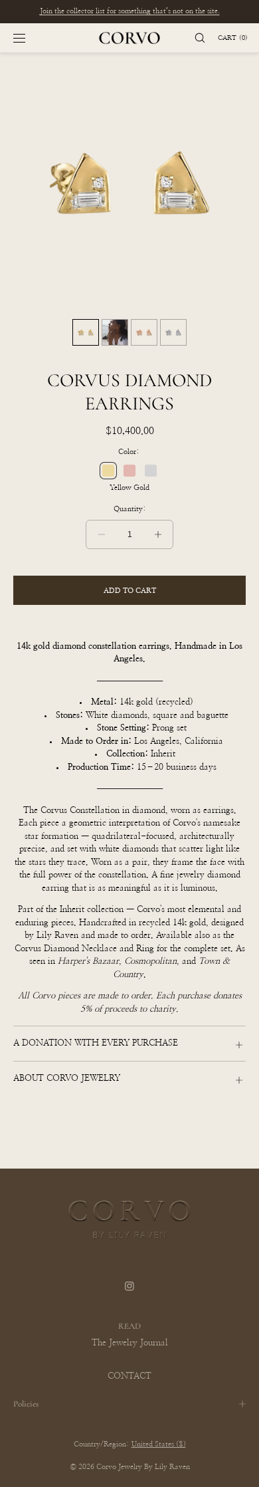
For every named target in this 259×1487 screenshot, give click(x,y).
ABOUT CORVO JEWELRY (66, 1078)
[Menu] (29, 38)
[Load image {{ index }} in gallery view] (85, 332)
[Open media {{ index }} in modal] (129, 182)
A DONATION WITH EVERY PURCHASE (95, 1043)
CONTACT (129, 1376)
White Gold (151, 471)
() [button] (233, 38)
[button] (194, 38)
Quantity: (130, 509)
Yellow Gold (108, 471)
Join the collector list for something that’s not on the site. (130, 11)
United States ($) (158, 1444)
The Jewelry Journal (130, 1343)
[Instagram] (129, 1295)
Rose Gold (129, 471)
